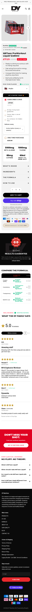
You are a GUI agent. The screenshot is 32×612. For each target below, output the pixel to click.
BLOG (3, 530)
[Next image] (28, 27)
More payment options (16, 204)
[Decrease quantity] (12, 190)
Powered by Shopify (22, 608)
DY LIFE (4, 519)
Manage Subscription (8, 554)
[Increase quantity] (19, 190)
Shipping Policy (6, 548)
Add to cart (16, 195)
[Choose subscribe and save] (5, 99)
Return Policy (5, 551)
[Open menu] (3, 8)
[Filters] (25, 333)
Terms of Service (6, 543)
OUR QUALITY (6, 527)
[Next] (30, 2)
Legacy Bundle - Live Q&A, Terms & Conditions (14, 557)
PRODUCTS (5, 516)
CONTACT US (5, 533)
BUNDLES (4, 522)
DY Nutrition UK (12, 608)
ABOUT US (5, 524)
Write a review (12, 333)
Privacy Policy (5, 546)
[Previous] (1, 2)
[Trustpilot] (24, 47)
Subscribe (16, 579)
